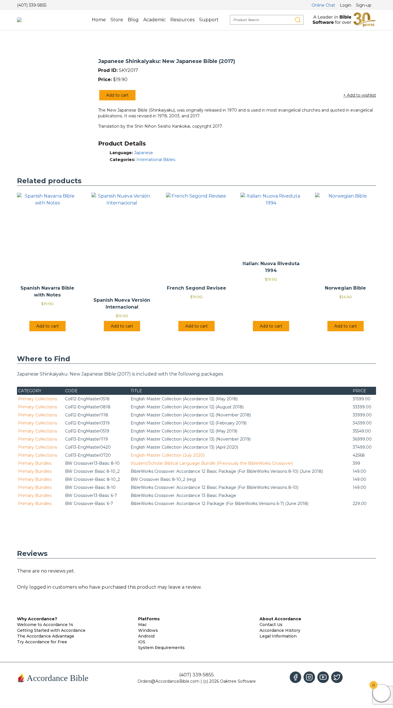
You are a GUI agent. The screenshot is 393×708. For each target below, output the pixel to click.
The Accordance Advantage (45, 636)
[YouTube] (323, 677)
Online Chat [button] (323, 5)
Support (209, 19)
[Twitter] (337, 677)
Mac (142, 624)
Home (99, 19)
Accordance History (280, 630)
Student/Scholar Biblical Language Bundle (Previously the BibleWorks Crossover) (212, 463)
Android (146, 636)
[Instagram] (309, 677)
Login (345, 5)
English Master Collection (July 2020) (168, 455)
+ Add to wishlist (359, 95)
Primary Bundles (34, 463)
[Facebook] (295, 677)
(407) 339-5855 (31, 5)
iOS (141, 641)
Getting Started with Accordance (51, 630)
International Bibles (155, 159)
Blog (133, 19)
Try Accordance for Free (42, 641)
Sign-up (363, 5)
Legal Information (278, 636)
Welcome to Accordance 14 (45, 624)
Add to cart (117, 95)
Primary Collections (37, 398)
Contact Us (271, 624)
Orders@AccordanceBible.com (168, 681)
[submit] (297, 19)
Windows (148, 630)
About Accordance (280, 618)
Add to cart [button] (47, 326)
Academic (154, 19)
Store (116, 19)
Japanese (143, 152)
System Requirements (161, 647)
